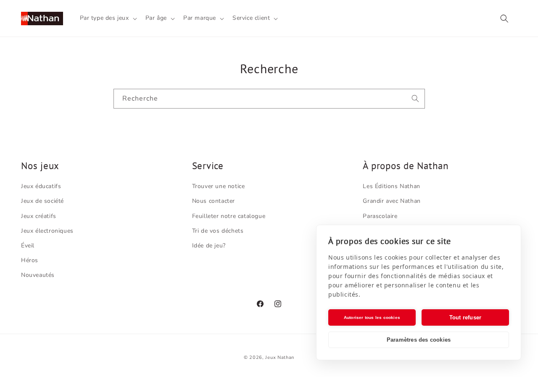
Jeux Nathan (279, 357)
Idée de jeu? (209, 246)
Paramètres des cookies (419, 340)
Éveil (27, 246)
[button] (107, 18)
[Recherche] (415, 98)
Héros (29, 260)
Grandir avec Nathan (391, 201)
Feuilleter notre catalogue (229, 216)
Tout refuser (465, 317)
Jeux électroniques (47, 231)
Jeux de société (42, 201)
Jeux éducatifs (41, 186)
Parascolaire (380, 216)
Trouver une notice (218, 186)
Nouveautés (38, 275)
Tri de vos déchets (218, 231)
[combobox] (269, 98)
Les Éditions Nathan (391, 186)
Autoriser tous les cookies (372, 317)
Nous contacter (213, 201)
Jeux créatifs (38, 216)
